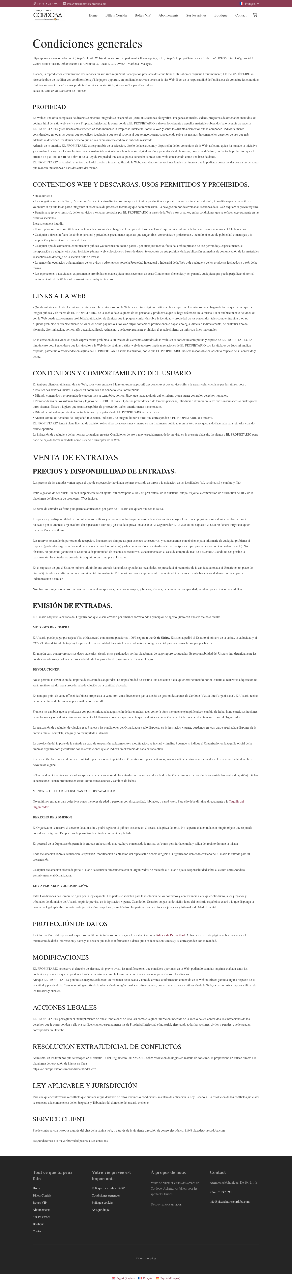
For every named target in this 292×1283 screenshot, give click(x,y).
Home (37, 1188)
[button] (249, 3)
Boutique (38, 1224)
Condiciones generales (106, 1195)
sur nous (176, 1204)
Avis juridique (100, 1209)
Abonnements (41, 1209)
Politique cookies (102, 1202)
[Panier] (254, 15)
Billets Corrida (42, 1195)
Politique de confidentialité (108, 1188)
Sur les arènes (41, 1217)
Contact (38, 1231)
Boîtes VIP (40, 1202)
